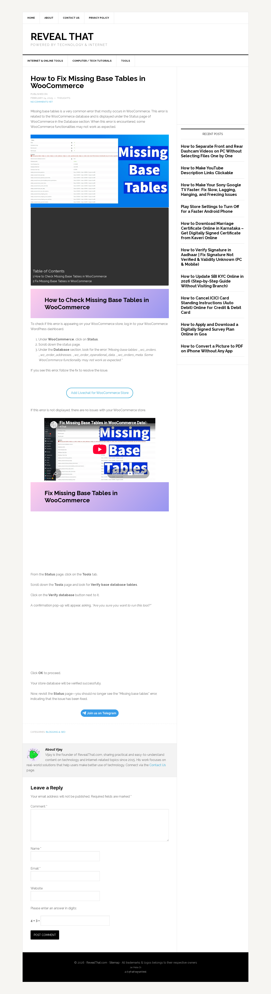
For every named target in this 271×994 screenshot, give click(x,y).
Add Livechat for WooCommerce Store (100, 393)
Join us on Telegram (101, 713)
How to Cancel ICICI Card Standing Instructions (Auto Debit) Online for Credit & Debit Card (211, 305)
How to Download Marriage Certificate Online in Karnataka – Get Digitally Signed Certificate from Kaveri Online (212, 230)
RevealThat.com (96, 962)
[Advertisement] (99, 239)
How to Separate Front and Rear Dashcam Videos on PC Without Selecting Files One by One (212, 151)
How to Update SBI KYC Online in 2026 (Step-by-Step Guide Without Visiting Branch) (212, 281)
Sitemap (114, 962)
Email (35, 868)
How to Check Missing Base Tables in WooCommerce (71, 276)
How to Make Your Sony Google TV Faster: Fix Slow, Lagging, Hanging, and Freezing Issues (211, 190)
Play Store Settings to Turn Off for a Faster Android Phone (210, 209)
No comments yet (42, 101)
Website (37, 888)
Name (36, 848)
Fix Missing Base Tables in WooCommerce (63, 281)
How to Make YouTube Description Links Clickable (207, 170)
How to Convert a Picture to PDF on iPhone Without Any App (212, 348)
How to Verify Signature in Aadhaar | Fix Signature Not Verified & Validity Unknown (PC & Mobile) (211, 257)
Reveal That (62, 36)
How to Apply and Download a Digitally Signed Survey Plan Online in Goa (209, 329)
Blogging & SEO (55, 732)
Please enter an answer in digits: (54, 908)
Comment (39, 806)
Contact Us (157, 765)
